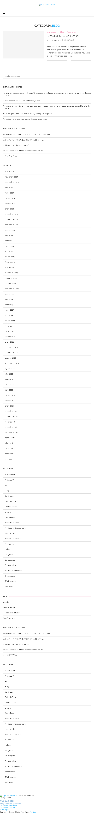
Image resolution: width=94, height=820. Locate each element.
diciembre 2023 (11, 273)
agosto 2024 (10, 230)
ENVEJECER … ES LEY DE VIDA (62, 36)
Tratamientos (10, 576)
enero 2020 (9, 406)
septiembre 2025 (11, 182)
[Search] (90, 12)
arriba (33, 812)
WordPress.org (9, 618)
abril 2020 (9, 390)
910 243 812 (7, 800)
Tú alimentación (11, 581)
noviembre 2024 (11, 219)
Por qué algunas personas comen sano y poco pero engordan (27, 114)
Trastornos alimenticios (14, 571)
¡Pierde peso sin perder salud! (17, 145)
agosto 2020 (10, 369)
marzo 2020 (10, 395)
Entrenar (8, 512)
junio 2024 (9, 241)
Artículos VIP (10, 480)
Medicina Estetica (12, 523)
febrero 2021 (10, 337)
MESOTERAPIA (11, 156)
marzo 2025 (10, 198)
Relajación (9, 555)
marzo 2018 (10, 448)
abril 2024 (9, 251)
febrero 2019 (10, 422)
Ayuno (7, 485)
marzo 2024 (10, 257)
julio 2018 (9, 443)
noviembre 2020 (11, 353)
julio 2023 (9, 299)
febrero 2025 (10, 203)
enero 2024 (9, 267)
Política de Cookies (7, 808)
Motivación (9, 544)
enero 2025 (9, 209)
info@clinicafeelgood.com (10, 804)
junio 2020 (9, 379)
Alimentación (10, 475)
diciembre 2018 (11, 427)
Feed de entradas (9, 607)
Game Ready (10, 517)
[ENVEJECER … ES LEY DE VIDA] (23, 44)
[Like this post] (69, 60)
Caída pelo (9, 496)
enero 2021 (9, 342)
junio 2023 (9, 305)
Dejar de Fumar (11, 501)
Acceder (6, 602)
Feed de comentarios (11, 613)
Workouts (9, 587)
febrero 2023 (10, 326)
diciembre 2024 (11, 214)
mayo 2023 (9, 310)
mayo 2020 (9, 385)
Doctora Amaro (11, 507)
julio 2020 (9, 374)
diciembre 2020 (11, 347)
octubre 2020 (10, 358)
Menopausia (10, 533)
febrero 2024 (10, 262)
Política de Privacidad (8, 806)
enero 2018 (9, 454)
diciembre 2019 (11, 411)
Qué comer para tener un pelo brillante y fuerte (21, 101)
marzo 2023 (10, 321)
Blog (7, 491)
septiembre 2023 (12, 289)
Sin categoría (10, 560)
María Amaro (56, 40)
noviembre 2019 (11, 417)
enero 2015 (9, 459)
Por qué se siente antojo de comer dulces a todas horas (25, 119)
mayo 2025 (9, 193)
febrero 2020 (10, 401)
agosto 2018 (10, 438)
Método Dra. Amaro (13, 539)
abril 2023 (9, 315)
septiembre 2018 (11, 433)
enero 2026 (9, 171)
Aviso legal (4, 810)
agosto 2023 (10, 294)
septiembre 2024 (12, 225)
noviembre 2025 (11, 177)
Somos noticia (10, 565)
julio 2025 (9, 187)
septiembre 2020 (12, 363)
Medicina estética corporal (15, 528)
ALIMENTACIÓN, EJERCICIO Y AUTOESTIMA (32, 135)
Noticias (8, 549)
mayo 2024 (9, 246)
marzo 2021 (9, 331)
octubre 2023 (10, 283)
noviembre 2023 (11, 278)
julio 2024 (9, 235)
